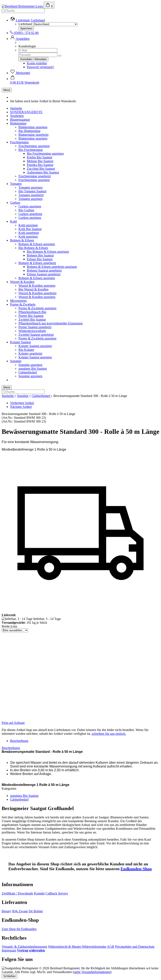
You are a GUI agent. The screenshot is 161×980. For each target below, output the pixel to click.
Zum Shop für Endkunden (19, 929)
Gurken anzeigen (29, 206)
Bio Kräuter (26, 349)
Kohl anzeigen (28, 225)
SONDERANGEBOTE (26, 112)
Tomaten (16, 183)
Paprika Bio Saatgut (40, 165)
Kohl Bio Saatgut (30, 229)
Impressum (9, 950)
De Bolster (36, 911)
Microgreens (18, 300)
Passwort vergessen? (40, 67)
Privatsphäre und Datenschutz (135, 946)
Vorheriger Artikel (22, 403)
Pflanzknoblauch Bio (32, 312)
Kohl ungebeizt (28, 233)
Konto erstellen (37, 63)
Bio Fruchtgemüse (30, 150)
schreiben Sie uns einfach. (109, 733)
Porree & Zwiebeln (22, 304)
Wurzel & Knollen (22, 282)
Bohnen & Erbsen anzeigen (36, 244)
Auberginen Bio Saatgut (43, 172)
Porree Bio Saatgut (30, 316)
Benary (6, 911)
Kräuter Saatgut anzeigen (35, 346)
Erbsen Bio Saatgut (39, 259)
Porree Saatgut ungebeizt (34, 327)
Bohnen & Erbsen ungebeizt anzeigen (52, 266)
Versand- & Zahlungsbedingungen (24, 946)
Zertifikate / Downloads (17, 893)
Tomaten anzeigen (30, 187)
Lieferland (25, 24)
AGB (110, 946)
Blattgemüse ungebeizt (33, 134)
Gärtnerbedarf (27, 372)
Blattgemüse (18, 123)
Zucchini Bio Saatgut (41, 168)
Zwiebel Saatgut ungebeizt (36, 334)
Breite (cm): (9, 626)
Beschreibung (19, 741)
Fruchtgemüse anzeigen (34, 146)
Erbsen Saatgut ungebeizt (43, 274)
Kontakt (39, 893)
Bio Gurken (26, 210)
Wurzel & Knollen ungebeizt (37, 293)
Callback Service (56, 893)
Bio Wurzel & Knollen (33, 289)
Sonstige (15, 361)
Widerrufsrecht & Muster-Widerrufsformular (77, 946)
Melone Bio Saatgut (40, 161)
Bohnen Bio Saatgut (40, 255)
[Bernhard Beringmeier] (23, 6)
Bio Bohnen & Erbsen (33, 248)
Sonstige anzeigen (30, 365)
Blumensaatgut (20, 119)
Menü (6, 90)
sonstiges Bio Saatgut (32, 368)
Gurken (15, 202)
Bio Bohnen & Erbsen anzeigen (48, 251)
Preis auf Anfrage (13, 723)
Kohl (13, 221)
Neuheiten (17, 116)
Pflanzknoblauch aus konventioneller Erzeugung (50, 323)
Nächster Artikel (21, 406)
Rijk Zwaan (20, 911)
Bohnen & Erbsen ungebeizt (37, 263)
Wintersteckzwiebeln (32, 331)
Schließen (9, 976)
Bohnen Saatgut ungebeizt (44, 270)
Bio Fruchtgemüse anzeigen (45, 153)
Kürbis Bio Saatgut (39, 157)
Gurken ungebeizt (30, 214)
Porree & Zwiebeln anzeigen (37, 308)
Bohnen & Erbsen (22, 240)
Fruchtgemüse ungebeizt (34, 176)
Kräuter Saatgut (20, 342)
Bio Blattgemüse (29, 131)
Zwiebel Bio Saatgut (32, 319)
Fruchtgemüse (19, 142)
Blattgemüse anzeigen (32, 127)
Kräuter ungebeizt (30, 353)
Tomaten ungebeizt (31, 195)
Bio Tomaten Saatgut (32, 191)
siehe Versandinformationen (92, 972)
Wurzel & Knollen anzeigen (36, 285)
